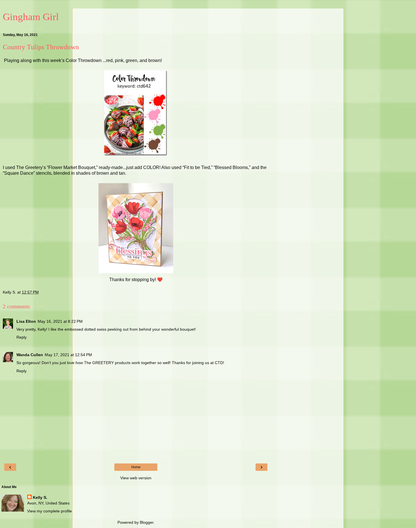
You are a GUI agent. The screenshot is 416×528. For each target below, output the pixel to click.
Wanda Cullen (29, 354)
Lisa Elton (26, 321)
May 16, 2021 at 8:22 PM (60, 321)
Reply (21, 337)
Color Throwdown (84, 60)
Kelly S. (40, 497)
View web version (135, 478)
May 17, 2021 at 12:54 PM (68, 354)
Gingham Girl (31, 16)
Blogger (146, 522)
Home (136, 467)
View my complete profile (49, 511)
